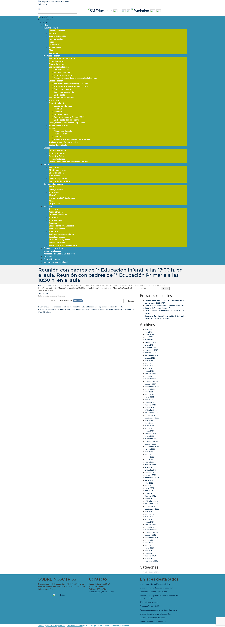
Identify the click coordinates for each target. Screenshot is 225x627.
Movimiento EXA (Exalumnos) (62, 198)
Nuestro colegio (50, 28)
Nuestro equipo (56, 39)
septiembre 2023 (152, 418)
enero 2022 (149, 467)
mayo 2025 (149, 366)
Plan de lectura (61, 134)
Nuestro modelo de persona (61, 97)
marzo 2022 (149, 462)
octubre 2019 (150, 535)
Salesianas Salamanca (47, 296)
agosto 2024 (150, 389)
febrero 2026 (150, 342)
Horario (52, 42)
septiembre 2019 (152, 537)
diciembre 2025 (151, 347)
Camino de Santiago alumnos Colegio (160, 308)
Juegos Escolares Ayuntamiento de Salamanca (158, 610)
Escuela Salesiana (62, 72)
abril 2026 (149, 337)
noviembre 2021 (151, 472)
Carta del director (57, 30)
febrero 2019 (150, 556)
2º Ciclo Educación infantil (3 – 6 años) (71, 86)
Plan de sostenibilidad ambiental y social (72, 139)
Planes (52, 128)
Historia (52, 33)
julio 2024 (149, 392)
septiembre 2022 (152, 446)
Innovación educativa (58, 125)
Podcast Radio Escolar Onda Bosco (59, 254)
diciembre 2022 (151, 438)
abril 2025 (149, 368)
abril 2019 (149, 550)
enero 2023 (149, 436)
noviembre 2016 (151, 561)
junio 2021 (149, 485)
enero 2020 (149, 527)
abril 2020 (149, 519)
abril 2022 (149, 459)
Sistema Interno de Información (153, 621)
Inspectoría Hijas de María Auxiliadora (155, 584)
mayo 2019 (149, 548)
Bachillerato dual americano (66, 120)
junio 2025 (149, 363)
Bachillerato (59, 95)
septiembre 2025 (152, 355)
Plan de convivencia (63, 131)
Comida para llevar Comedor (61, 226)
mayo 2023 (149, 425)
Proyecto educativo (52, 56)
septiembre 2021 (152, 478)
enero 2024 (149, 407)
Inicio (45, 25)
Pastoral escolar (56, 167)
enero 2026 (149, 345)
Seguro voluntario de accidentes (63, 245)
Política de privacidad (56, 626)
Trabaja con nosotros (53, 248)
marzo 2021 (149, 493)
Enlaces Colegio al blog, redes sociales (155, 614)
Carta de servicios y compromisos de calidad (68, 161)
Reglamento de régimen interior (63, 142)
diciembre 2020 (151, 501)
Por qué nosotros (56, 61)
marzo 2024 (149, 402)
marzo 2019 (149, 553)
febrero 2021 (150, 496)
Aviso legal (42, 626)
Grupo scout (54, 203)
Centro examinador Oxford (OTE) (69, 117)
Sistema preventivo (63, 75)
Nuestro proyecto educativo (62, 58)
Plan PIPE (58, 111)
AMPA (51, 186)
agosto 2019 (150, 540)
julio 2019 (149, 543)
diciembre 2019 (151, 530)
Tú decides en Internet (149, 602)
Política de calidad (57, 153)
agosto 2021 (150, 480)
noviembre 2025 (151, 350)
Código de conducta (58, 145)
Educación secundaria (64, 92)
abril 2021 (149, 491)
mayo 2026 (149, 334)
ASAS (51, 201)
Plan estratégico (56, 156)
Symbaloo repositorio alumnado (152, 618)
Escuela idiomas (61, 114)
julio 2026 (149, 329)
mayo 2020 (149, 517)
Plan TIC (57, 136)
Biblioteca (53, 231)
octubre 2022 (150, 444)
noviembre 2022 (151, 441)
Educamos (53, 217)
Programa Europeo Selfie (150, 606)
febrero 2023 (150, 433)
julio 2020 (149, 511)
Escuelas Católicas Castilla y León (153, 592)
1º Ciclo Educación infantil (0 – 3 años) (71, 83)
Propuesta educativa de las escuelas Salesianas (75, 78)
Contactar (53, 53)
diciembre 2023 (151, 410)
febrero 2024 (150, 405)
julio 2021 (149, 483)
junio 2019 (149, 545)
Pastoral (47, 164)
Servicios (47, 206)
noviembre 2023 (151, 412)
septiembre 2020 (152, 509)
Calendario (54, 44)
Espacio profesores (52, 251)
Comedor (53, 223)
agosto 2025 (150, 358)
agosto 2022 (150, 449)
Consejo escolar (56, 189)
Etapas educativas (57, 81)
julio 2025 (149, 360)
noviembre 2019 (151, 532)
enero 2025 (149, 376)
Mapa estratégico (57, 159)
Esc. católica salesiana (59, 67)
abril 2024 (149, 399)
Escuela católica (61, 69)
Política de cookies (74, 626)
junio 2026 (149, 332)
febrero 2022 (150, 465)
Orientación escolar (58, 214)
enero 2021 (149, 498)
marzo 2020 (149, 522)
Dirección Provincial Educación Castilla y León (158, 588)
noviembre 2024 (151, 381)
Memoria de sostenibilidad (55, 262)
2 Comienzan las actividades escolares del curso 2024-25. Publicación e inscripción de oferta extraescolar (80, 307)
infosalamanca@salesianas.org (101, 592)
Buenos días (54, 175)
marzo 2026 (149, 340)
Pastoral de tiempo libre (59, 181)
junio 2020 (149, 514)
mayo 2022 (149, 457)
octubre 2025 (150, 353)
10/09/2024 (43, 293)
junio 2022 (149, 454)
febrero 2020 (150, 524)
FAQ (51, 50)
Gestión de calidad (57, 150)
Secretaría (53, 209)
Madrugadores (55, 220)
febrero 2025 (150, 373)
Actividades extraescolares (61, 234)
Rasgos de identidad (58, 36)
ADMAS (52, 195)
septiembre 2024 (152, 386)
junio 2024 (149, 394)
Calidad (46, 148)
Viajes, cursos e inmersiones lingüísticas (67, 122)
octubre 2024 (150, 384)
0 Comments (61, 296)
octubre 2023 (150, 415)
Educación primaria (62, 89)
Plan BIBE (58, 109)
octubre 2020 (150, 506)
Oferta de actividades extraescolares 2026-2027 (165, 305)
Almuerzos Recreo (57, 228)
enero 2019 (149, 558)
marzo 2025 (149, 371)
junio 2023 (149, 423)
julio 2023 (149, 420)
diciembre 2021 (151, 470)
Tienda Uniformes (57, 242)
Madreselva (54, 192)
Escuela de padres (57, 237)
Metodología (55, 100)
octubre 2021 (150, 475)
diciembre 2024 (151, 379)
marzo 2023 (149, 431)
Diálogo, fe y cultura (58, 178)
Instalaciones (55, 47)
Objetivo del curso (57, 170)
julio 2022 (149, 451)
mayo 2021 (149, 488)
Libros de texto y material (60, 239)
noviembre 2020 (151, 504)
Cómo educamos (56, 64)
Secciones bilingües (63, 106)
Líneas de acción (56, 173)
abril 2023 (149, 428)
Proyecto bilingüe (57, 103)
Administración (56, 212)
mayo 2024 (149, 397)
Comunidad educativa (53, 184)
